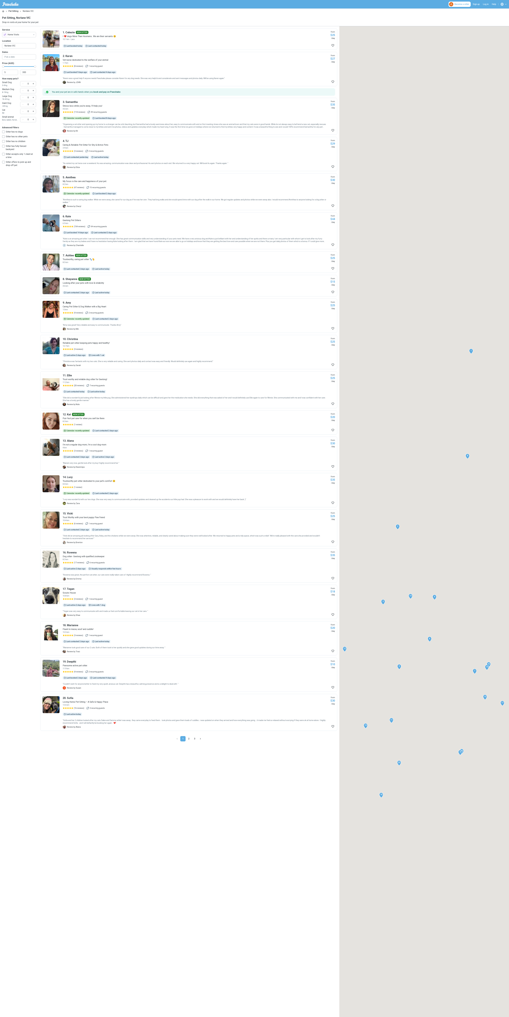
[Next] (200, 738)
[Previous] (177, 738)
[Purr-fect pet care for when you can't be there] (188, 422)
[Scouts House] (188, 602)
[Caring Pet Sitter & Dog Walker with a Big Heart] (188, 316)
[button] (471, 351)
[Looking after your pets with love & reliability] (188, 285)
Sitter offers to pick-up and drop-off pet (18, 163)
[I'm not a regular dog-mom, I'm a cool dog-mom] (188, 454)
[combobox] (19, 34)
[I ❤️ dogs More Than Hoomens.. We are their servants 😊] (188, 39)
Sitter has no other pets (17, 136)
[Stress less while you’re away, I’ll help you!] (188, 116)
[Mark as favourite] (333, 45)
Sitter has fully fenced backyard (16, 148)
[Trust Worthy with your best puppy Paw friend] (188, 527)
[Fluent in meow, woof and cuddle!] (188, 638)
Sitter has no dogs (14, 131)
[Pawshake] (10, 4)
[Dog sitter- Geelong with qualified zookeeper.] (188, 566)
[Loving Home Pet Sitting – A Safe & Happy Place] (188, 712)
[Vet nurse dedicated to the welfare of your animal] (188, 69)
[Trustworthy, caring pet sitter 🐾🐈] (188, 262)
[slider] (3, 66)
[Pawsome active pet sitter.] (188, 675)
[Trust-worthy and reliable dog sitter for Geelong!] (188, 389)
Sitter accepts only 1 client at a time (19, 156)
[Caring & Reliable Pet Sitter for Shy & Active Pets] (188, 154)
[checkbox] (3, 131)
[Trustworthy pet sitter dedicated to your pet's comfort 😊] (188, 490)
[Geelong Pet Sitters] (188, 230)
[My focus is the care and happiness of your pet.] (188, 191)
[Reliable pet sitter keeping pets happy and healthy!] (188, 352)
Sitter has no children (15, 141)
